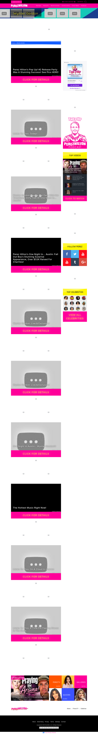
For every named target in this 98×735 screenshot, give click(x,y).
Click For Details (36, 79)
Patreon (38, 5)
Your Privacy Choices (50, 732)
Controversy (66, 5)
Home (13, 43)
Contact (63, 721)
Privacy (47, 721)
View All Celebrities (75, 317)
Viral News (75, 5)
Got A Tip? (16, 1)
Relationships (55, 5)
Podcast (83, 5)
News (69, 708)
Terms (52, 721)
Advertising (40, 721)
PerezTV (46, 5)
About (34, 721)
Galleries (83, 708)
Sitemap (57, 721)
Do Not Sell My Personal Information (49, 727)
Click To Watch (74, 198)
